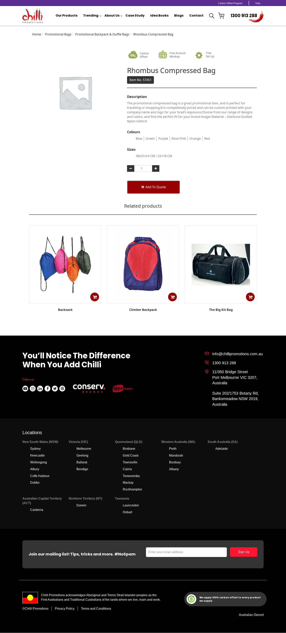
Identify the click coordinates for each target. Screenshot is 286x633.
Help (257, 3)
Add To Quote (156, 187)
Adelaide (221, 448)
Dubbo (34, 482)
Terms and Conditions (96, 608)
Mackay (128, 482)
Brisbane (129, 448)
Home (36, 34)
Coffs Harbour (39, 476)
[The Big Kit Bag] (221, 300)
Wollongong (38, 462)
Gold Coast (130, 455)
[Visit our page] (25, 388)
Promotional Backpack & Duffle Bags (102, 34)
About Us (111, 15)
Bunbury (175, 462)
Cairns (127, 469)
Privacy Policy (65, 608)
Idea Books (159, 15)
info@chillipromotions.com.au (237, 354)
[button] (94, 297)
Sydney (35, 448)
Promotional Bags (58, 34)
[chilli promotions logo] (32, 16)
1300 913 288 (244, 16)
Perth (172, 448)
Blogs (178, 15)
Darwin (81, 505)
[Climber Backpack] (143, 300)
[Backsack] (65, 300)
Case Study (135, 15)
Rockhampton (132, 489)
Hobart (127, 512)
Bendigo (82, 469)
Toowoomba (131, 476)
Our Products (66, 15)
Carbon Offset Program (230, 3)
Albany (174, 469)
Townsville (130, 462)
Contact (196, 15)
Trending (90, 15)
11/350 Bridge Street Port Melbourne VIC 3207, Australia (234, 377)
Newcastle (37, 455)
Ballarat (81, 462)
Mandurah (176, 455)
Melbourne (83, 448)
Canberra (36, 509)
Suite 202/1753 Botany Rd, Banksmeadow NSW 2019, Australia (235, 398)
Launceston (131, 505)
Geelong (82, 455)
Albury (34, 469)
